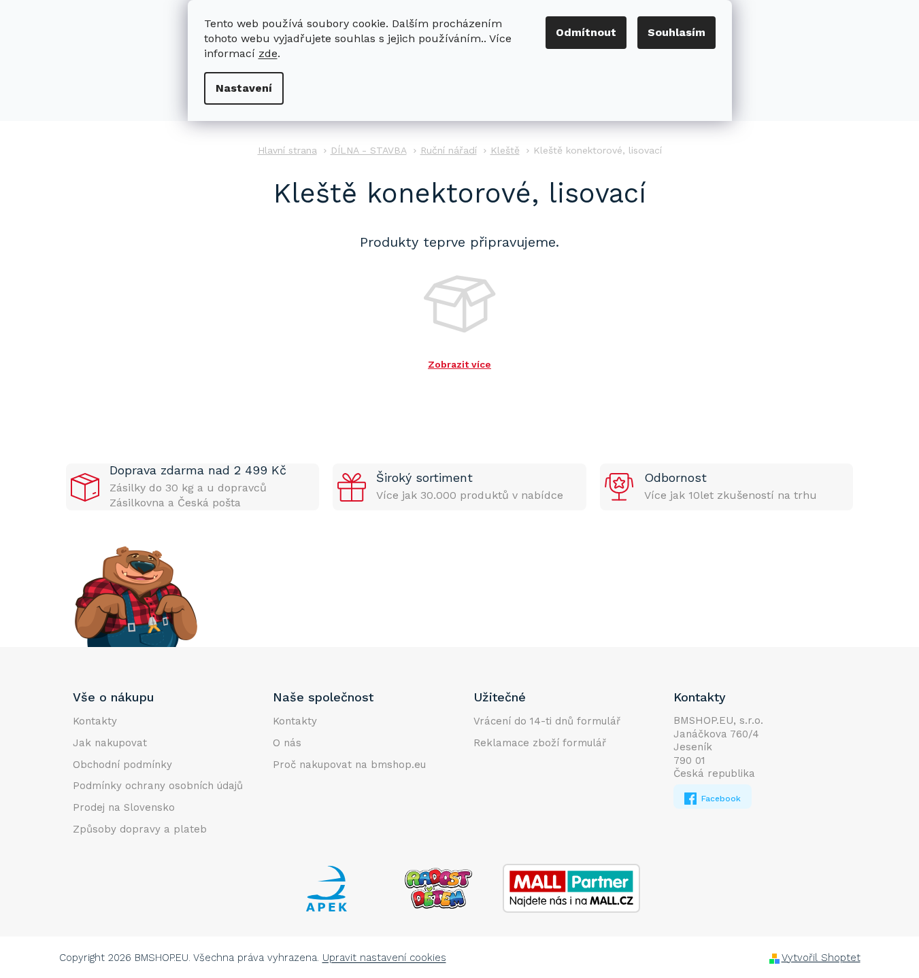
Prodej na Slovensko (124, 807)
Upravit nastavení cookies (384, 957)
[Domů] (287, 150)
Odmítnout (586, 32)
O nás (287, 743)
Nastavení (244, 88)
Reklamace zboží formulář (539, 743)
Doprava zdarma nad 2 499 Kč (198, 470)
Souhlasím (676, 32)
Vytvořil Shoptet (821, 957)
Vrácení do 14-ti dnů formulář (546, 721)
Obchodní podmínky (122, 764)
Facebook (720, 798)
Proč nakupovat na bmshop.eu (349, 764)
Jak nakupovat (110, 743)
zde (268, 53)
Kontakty (95, 721)
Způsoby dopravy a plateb (140, 829)
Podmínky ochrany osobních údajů (158, 786)
